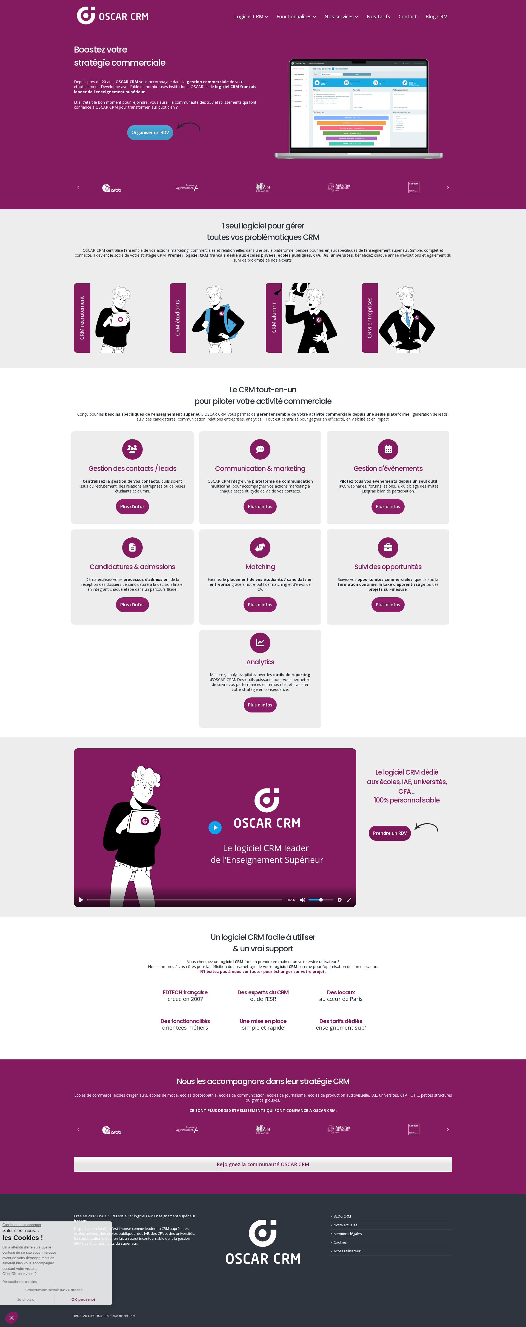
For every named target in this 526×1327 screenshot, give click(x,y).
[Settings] (339, 900)
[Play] (81, 900)
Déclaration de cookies (28, 1282)
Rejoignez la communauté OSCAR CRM (263, 1164)
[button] (11, 1317)
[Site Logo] (112, 16)
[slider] (184, 899)
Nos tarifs (378, 16)
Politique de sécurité (120, 1316)
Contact (408, 16)
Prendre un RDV (390, 833)
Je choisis (34, 1299)
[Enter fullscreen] (349, 900)
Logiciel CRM (249, 16)
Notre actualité (346, 1225)
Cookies (340, 1242)
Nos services (339, 16)
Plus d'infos (132, 506)
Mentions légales (348, 1234)
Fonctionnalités (293, 16)
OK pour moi (92, 1299)
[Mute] (302, 900)
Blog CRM (436, 16)
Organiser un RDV (150, 132)
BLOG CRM (342, 1216)
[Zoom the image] (359, 59)
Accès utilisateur (347, 1251)
